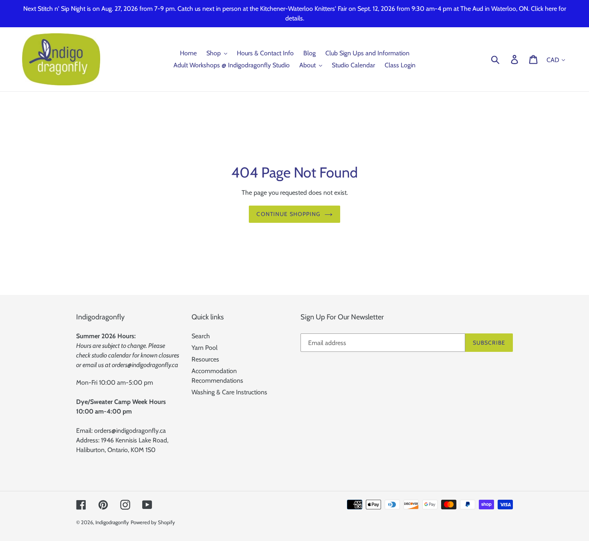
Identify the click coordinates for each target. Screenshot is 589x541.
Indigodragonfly (112, 522)
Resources (205, 359)
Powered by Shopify (153, 522)
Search (201, 336)
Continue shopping (288, 214)
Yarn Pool (205, 347)
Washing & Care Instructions (229, 392)
